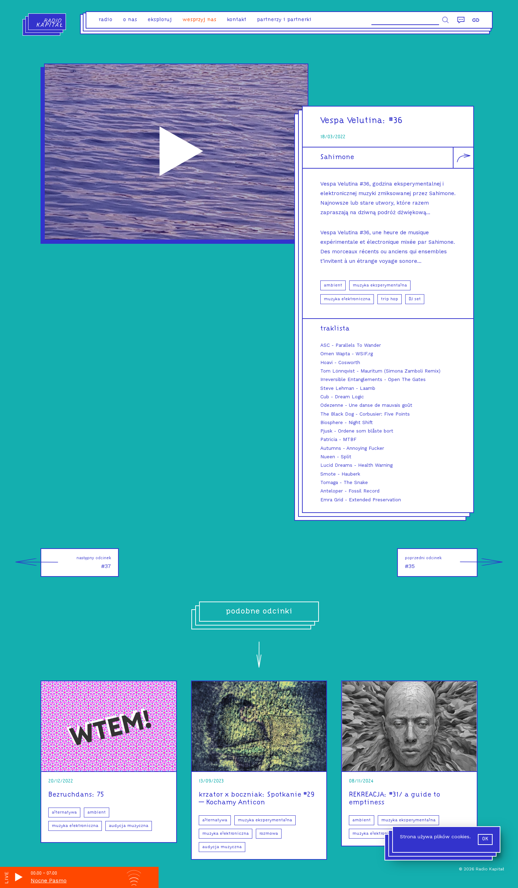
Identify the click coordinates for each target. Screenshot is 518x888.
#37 (93, 562)
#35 (423, 562)
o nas (130, 20)
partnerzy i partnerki (284, 20)
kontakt (236, 20)
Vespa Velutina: (353, 121)
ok (485, 839)
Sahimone (337, 157)
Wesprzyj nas (199, 20)
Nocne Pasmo (49, 880)
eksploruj (160, 20)
